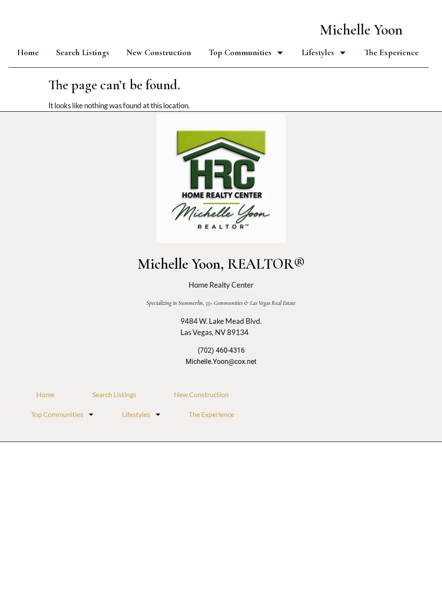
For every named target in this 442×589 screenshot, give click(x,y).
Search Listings (82, 52)
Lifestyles (318, 52)
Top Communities (240, 52)
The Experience (391, 52)
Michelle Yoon (361, 30)
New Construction (158, 52)
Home (28, 52)
